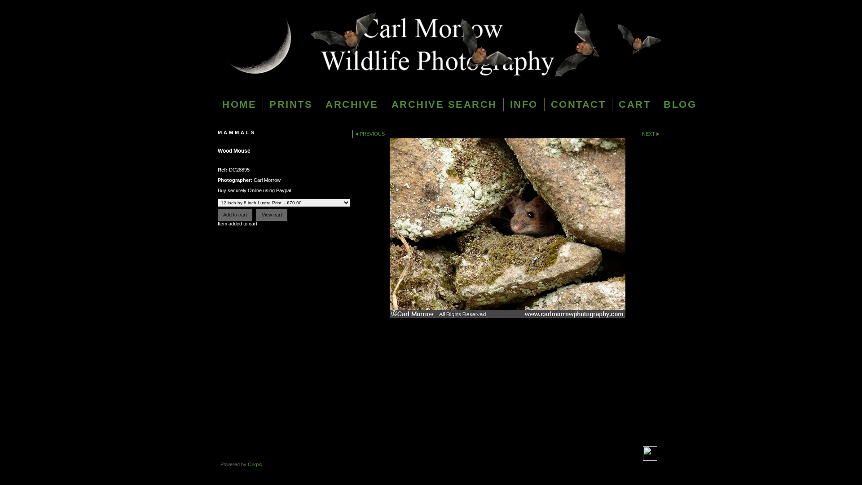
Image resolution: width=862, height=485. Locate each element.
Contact (578, 104)
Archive (351, 104)
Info (524, 104)
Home (239, 104)
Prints (290, 104)
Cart (635, 104)
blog (680, 104)
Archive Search (444, 104)
